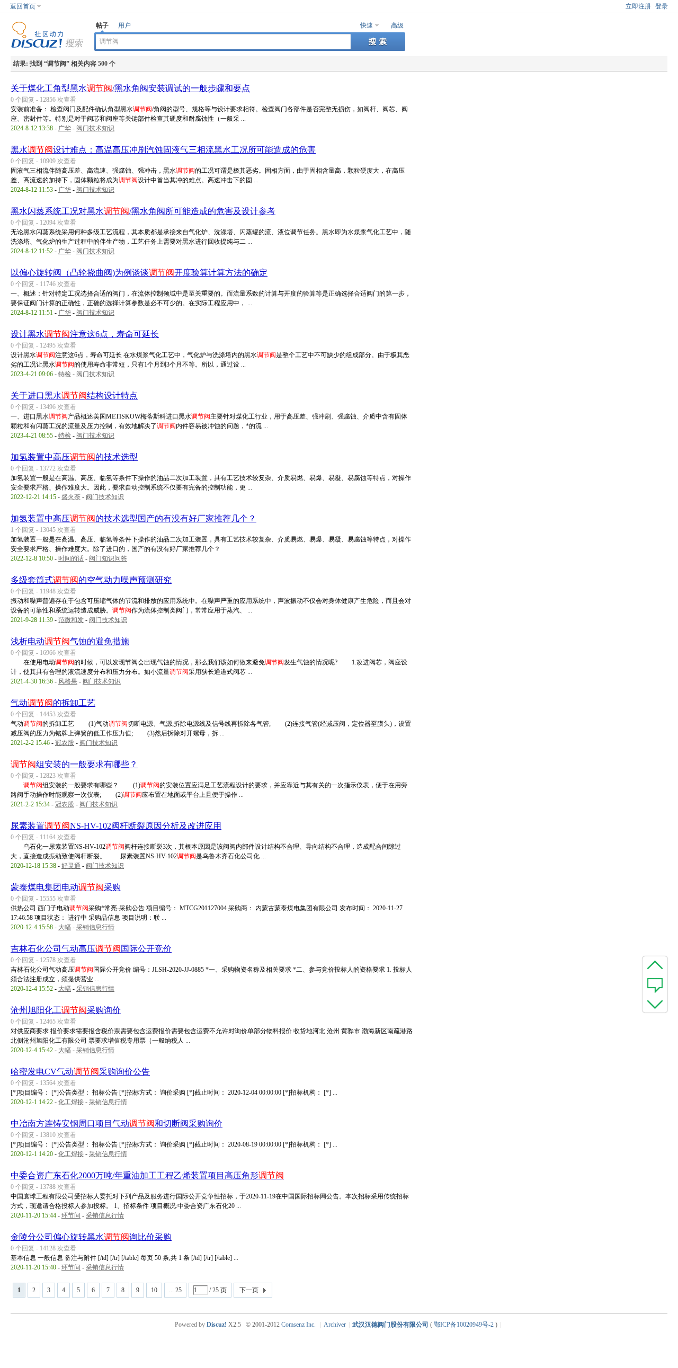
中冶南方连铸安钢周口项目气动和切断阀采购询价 (116, 1123)
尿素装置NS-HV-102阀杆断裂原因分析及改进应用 (116, 825)
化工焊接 (71, 1102)
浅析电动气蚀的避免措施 (70, 641)
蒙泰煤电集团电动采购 (66, 887)
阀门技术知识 (95, 128)
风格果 (67, 681)
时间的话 (71, 558)
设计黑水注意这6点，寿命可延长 (85, 334)
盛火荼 (71, 497)
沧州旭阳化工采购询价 (66, 1010)
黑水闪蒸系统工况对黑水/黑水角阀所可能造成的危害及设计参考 (143, 211)
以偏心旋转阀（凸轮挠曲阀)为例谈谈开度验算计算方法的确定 (139, 272)
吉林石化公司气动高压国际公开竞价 (91, 948)
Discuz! (217, 1324)
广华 (64, 128)
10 (154, 1290)
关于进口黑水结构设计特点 (74, 395)
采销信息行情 (95, 927)
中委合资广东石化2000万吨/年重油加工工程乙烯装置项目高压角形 (147, 1175)
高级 (397, 25)
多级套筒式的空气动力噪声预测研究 (91, 579)
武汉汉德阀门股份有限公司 (390, 1324)
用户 (124, 25)
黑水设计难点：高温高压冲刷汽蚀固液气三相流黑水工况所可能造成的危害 (163, 149)
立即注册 (638, 6)
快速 (366, 25)
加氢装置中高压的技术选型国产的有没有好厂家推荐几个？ (133, 518)
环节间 (71, 1215)
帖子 (102, 25)
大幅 (64, 927)
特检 (64, 374)
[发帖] (655, 984)
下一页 (248, 1290)
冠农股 (64, 743)
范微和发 (71, 620)
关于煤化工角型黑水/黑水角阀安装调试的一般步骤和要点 (130, 88)
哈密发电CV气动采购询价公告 (80, 1071)
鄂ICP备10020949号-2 (464, 1324)
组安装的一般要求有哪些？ (74, 764)
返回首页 (22, 6)
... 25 (175, 1290)
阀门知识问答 (108, 558)
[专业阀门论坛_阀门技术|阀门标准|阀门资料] (47, 46)
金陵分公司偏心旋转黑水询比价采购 (91, 1236)
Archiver (335, 1324)
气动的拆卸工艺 (53, 702)
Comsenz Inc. (298, 1324)
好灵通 (71, 865)
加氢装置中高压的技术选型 (74, 456)
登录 (661, 6)
